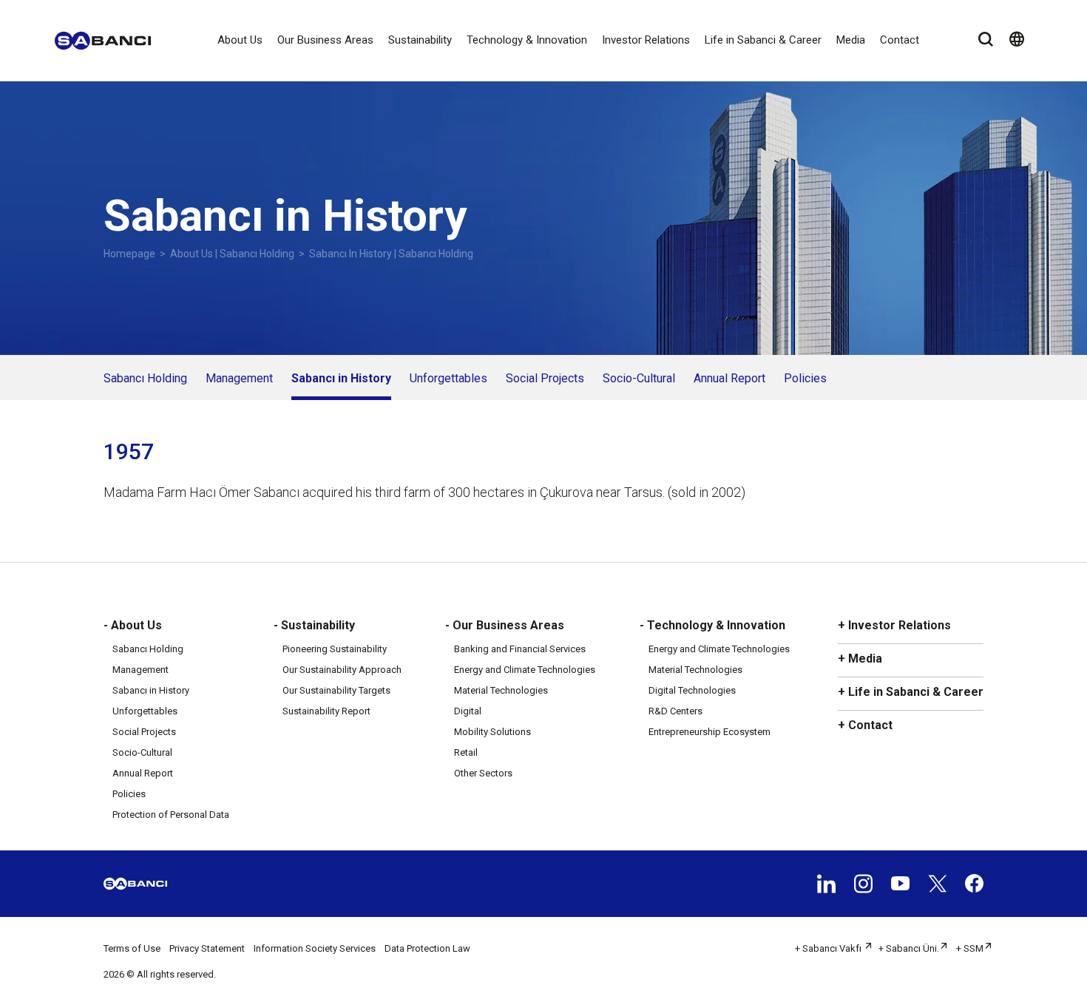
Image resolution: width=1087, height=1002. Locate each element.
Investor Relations (646, 40)
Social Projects (545, 378)
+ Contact (865, 725)
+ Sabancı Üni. (908, 948)
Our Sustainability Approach (342, 669)
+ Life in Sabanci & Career (910, 692)
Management (239, 378)
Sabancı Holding (145, 378)
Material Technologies (501, 690)
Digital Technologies (692, 690)
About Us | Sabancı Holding (232, 254)
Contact (899, 40)
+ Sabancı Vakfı (829, 948)
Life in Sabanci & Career (763, 40)
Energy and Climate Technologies (524, 669)
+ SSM (969, 948)
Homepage (129, 254)
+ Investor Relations (894, 625)
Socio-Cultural (639, 378)
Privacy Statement (207, 948)
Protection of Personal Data (170, 814)
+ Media (860, 658)
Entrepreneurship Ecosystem (710, 731)
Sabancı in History (341, 378)
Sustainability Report (326, 711)
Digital (467, 711)
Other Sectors (483, 773)
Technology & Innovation (527, 40)
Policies (805, 378)
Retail (466, 752)
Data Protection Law (427, 948)
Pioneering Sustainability (334, 648)
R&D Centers (675, 711)
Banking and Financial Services (520, 648)
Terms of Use (132, 948)
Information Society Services (315, 948)
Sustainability (420, 40)
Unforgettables (448, 378)
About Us (240, 40)
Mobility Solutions (492, 731)
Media (850, 40)
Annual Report (729, 378)
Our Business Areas (325, 40)
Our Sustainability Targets (336, 690)
